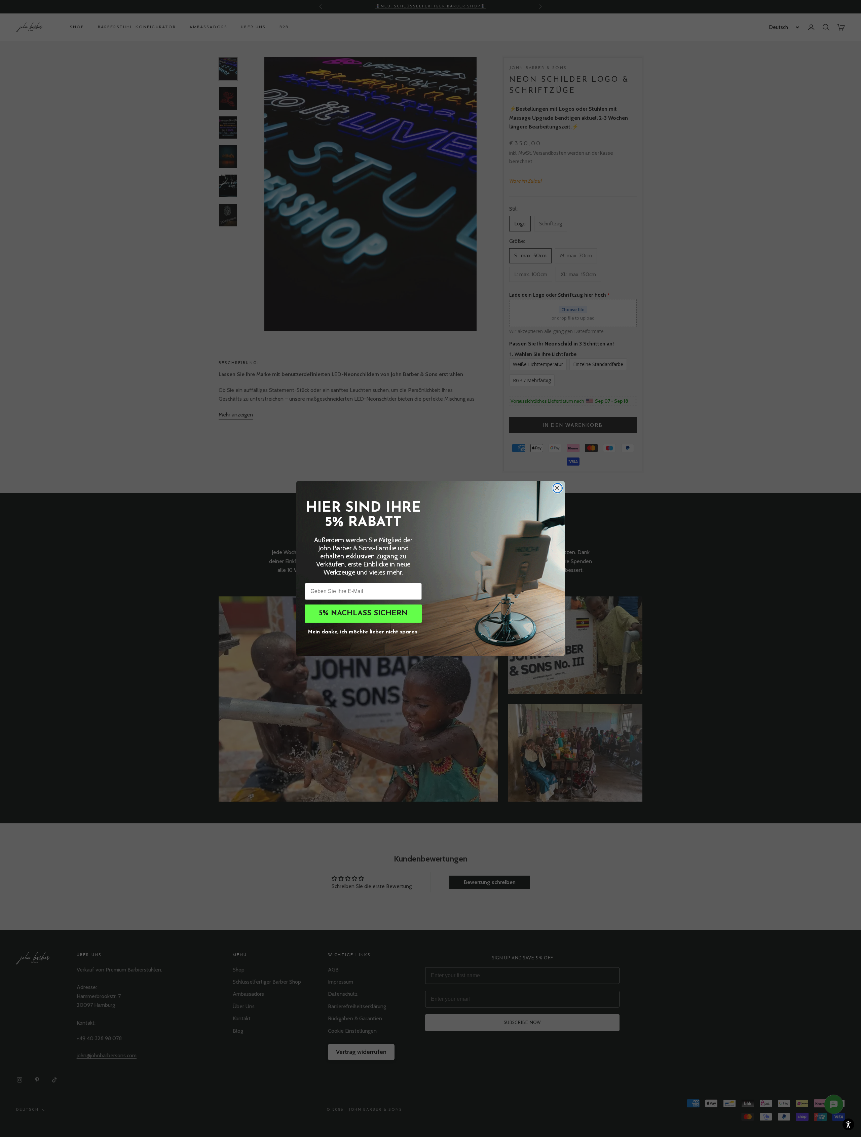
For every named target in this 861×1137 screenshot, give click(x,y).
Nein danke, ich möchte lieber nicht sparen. (363, 631)
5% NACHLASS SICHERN (363, 613)
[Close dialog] (557, 488)
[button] (848, 1124)
